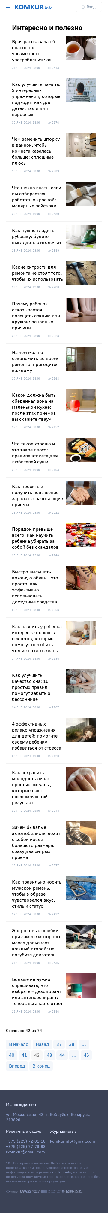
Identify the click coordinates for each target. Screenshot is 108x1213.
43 (49, 1055)
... (84, 1044)
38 (71, 1044)
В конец (41, 1066)
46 (86, 1055)
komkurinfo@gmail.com (72, 1141)
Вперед (17, 1066)
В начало (18, 1044)
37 (59, 1044)
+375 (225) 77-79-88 (26, 1147)
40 (11, 1055)
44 (62, 1055)
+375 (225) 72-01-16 (26, 1141)
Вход (91, 6)
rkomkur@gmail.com (25, 1152)
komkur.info (61, 1172)
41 (24, 1055)
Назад (42, 1044)
